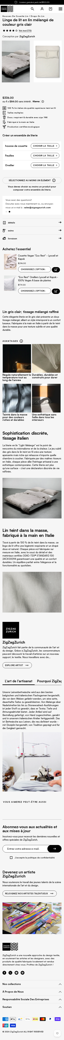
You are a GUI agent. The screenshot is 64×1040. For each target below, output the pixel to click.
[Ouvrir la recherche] (32, 9)
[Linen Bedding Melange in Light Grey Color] (16, 61)
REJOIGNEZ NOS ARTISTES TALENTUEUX (26, 893)
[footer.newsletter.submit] (54, 848)
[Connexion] (42, 9)
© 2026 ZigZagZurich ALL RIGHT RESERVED (23, 1032)
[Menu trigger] (60, 9)
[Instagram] (16, 973)
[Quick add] (56, 291)
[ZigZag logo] (7, 9)
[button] (50, 9)
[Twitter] (10, 973)
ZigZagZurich (27, 36)
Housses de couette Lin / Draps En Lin (23, 16)
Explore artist (14, 665)
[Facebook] (4, 973)
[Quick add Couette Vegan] (56, 269)
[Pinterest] (22, 973)
